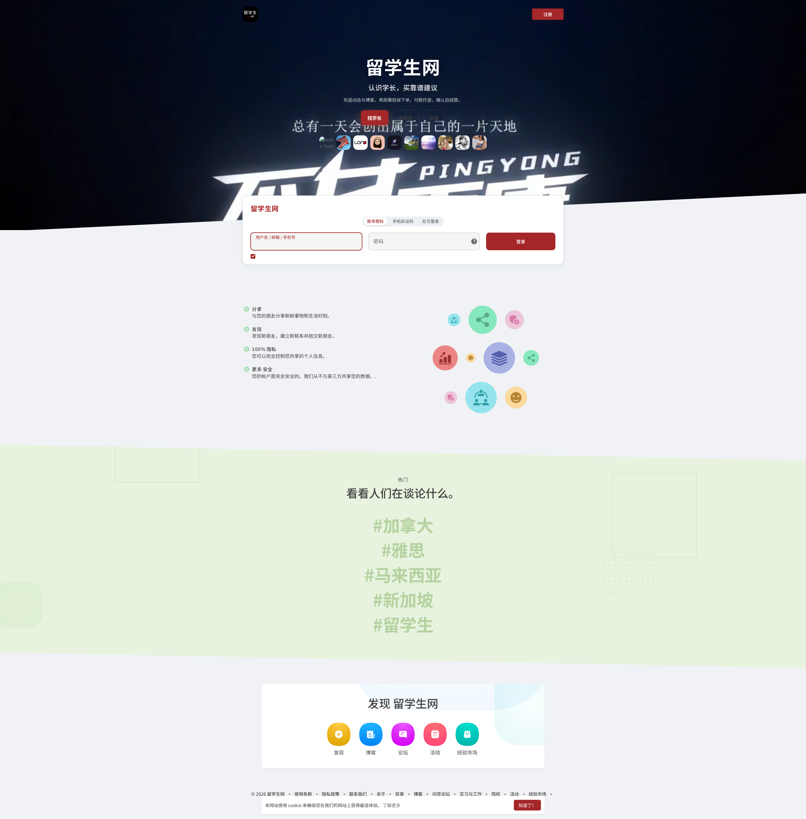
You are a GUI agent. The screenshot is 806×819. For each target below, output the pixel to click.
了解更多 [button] (391, 805)
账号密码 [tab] (375, 221)
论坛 (403, 752)
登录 (520, 241)
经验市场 (467, 752)
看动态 (405, 117)
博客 (371, 752)
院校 (495, 794)
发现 (339, 752)
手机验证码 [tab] (403, 221)
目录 (399, 794)
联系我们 (358, 794)
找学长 (374, 117)
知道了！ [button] (527, 805)
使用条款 (303, 794)
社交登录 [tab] (430, 221)
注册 (547, 14)
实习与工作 (471, 794)
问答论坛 (441, 794)
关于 (381, 794)
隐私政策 (330, 794)
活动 (435, 752)
